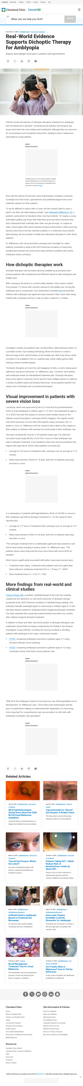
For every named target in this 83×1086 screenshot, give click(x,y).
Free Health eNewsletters (15, 1032)
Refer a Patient (11, 1063)
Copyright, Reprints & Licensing (54, 1023)
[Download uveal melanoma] (23, 790)
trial (60, 290)
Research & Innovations (14, 1026)
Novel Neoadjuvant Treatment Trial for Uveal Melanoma (20, 966)
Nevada (43, 2)
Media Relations (11, 1037)
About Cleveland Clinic (14, 1014)
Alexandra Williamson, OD (60, 212)
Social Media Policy (50, 1020)
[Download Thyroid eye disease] (60, 790)
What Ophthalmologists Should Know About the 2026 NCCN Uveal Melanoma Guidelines (22, 814)
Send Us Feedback (49, 1011)
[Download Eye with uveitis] (60, 841)
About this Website (50, 1014)
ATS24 (12, 647)
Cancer (22, 961)
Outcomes (9, 1057)
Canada (21, 2)
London (35, 2)
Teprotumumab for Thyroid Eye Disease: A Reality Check (60, 811)
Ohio (49, 2)
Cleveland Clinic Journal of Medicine (18, 1051)
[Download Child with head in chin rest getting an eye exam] (60, 895)
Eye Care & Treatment (38, 32)
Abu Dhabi (13, 2)
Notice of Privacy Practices (53, 1032)
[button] (79, 10)
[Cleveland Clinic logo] (14, 10)
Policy (40, 185)
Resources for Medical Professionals (19, 1035)
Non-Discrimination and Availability (55, 1035)
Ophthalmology (24, 32)
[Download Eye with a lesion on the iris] (60, 947)
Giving (8, 1020)
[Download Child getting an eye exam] (23, 895)
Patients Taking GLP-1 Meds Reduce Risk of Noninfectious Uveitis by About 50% (60, 865)
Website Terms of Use (51, 1026)
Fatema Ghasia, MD (14, 595)
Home (8, 1011)
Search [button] (70, 18)
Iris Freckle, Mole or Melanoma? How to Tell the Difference (59, 969)
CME (7, 1054)
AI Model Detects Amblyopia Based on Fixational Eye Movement (22, 918)
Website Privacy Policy (51, 1029)
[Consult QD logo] (34, 10)
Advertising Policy (49, 1017)
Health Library (11, 1029)
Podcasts (9, 1060)
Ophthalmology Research (16, 912)
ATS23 (12, 639)
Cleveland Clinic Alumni (14, 1048)
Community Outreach (13, 1023)
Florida (28, 2)
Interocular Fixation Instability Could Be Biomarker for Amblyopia (58, 918)
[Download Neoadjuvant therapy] (23, 947)
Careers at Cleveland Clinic (15, 1017)
